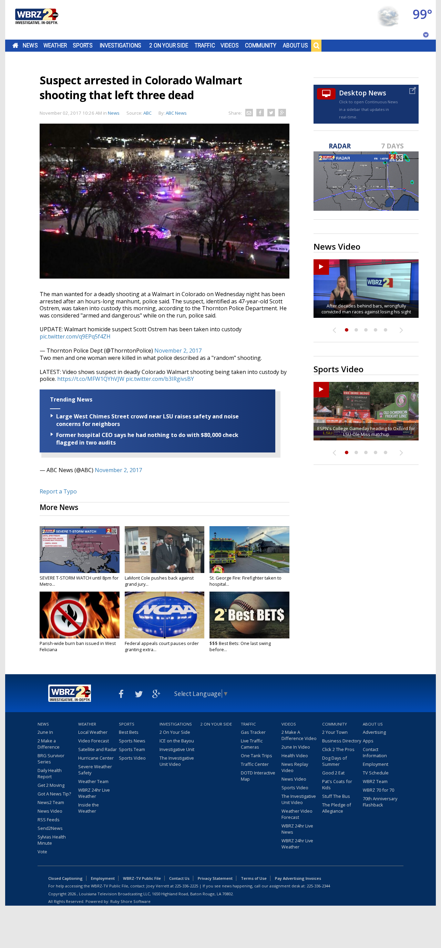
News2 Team (51, 802)
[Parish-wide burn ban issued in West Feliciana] (80, 615)
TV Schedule (376, 773)
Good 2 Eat (333, 773)
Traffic (205, 45)
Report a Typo (58, 491)
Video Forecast (93, 741)
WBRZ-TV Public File (142, 878)
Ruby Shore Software (130, 901)
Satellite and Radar (97, 749)
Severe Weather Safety (95, 769)
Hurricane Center (96, 758)
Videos (229, 45)
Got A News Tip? (54, 794)
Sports (83, 45)
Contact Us (179, 878)
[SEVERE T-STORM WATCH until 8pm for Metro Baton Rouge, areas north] (80, 549)
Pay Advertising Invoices (298, 878)
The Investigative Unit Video (177, 761)
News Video (50, 811)
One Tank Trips (256, 755)
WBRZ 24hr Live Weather (94, 793)
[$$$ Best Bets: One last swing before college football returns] (249, 615)
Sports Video (132, 758)
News (30, 45)
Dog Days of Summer (334, 761)
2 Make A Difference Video (299, 735)
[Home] (36, 20)
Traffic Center (255, 764)
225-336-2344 (318, 885)
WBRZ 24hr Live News (297, 829)
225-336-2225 (186, 885)
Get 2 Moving (51, 785)
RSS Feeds (49, 819)
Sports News (132, 741)
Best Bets (129, 732)
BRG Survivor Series (51, 758)
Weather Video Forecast (296, 814)
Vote (42, 851)
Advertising (374, 732)
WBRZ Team (375, 781)
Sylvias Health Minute (52, 840)
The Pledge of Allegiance (336, 808)
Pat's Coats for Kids (337, 784)
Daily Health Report (50, 773)
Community (260, 45)
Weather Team (93, 781)
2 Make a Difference (49, 744)
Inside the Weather (88, 808)
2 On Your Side (168, 45)
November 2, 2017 (178, 350)
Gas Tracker (253, 732)
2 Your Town (335, 732)
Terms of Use (254, 878)
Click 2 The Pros (338, 749)
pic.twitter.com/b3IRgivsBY (160, 379)
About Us (295, 45)
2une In (45, 732)
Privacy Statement (215, 878)
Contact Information (375, 752)
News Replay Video (294, 767)
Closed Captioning (65, 878)
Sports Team (132, 749)
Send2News (50, 828)
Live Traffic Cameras (252, 744)
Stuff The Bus (336, 796)
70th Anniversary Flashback (380, 801)
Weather (55, 45)
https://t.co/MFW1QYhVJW (90, 379)
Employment (375, 764)
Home (15, 45)
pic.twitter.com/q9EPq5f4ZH (75, 336)
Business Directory (341, 741)
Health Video (294, 755)
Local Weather (92, 732)
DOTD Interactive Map (258, 776)
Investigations (121, 45)
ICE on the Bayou (177, 741)
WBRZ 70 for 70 (378, 790)
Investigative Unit (177, 749)
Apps (368, 741)
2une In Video (295, 747)
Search (316, 45)
